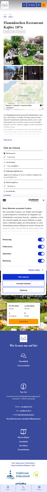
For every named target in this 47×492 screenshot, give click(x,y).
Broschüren (23, 445)
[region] (23, 95)
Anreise (11, 309)
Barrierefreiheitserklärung (20, 465)
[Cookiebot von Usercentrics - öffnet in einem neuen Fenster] (29, 200)
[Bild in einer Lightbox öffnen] (23, 338)
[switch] (41, 246)
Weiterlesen (8, 140)
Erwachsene (13, 316)
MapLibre (9, 105)
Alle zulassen (23, 277)
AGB (33, 465)
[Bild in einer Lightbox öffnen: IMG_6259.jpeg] (13, 73)
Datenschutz (29, 463)
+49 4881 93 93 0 (26, 407)
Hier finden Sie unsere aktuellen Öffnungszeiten (23, 419)
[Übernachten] (43, 5)
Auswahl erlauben (23, 284)
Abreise (27, 309)
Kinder (26, 316)
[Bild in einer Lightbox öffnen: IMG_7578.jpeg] (23, 50)
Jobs (13, 463)
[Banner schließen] (43, 200)
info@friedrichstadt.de (26, 415)
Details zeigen (34, 270)
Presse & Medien (24, 365)
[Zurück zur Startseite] (5, 5)
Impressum (20, 463)
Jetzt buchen (23, 321)
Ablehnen (23, 290)
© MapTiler (16, 105)
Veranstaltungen (23, 449)
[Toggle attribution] (40, 105)
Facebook (7, 195)
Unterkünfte (23, 441)
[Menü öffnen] (39, 5)
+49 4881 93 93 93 (25, 411)
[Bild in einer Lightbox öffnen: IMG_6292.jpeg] (33, 73)
